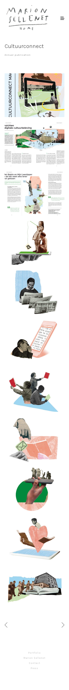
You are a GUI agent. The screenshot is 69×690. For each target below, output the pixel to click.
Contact (34, 663)
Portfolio (34, 652)
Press (34, 668)
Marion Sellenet (34, 658)
